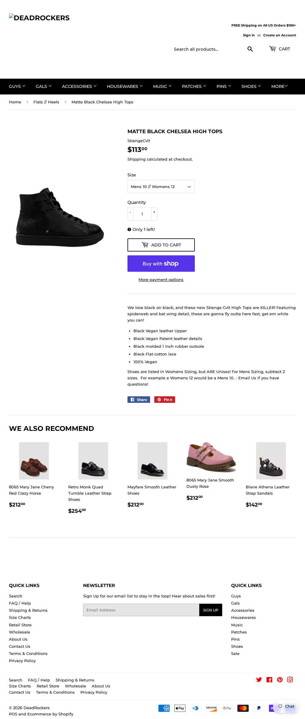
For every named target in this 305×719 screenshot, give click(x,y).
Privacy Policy (22, 660)
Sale (235, 653)
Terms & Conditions (28, 653)
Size (131, 175)
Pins (222, 86)
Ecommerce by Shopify (50, 714)
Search (15, 596)
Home (15, 102)
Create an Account (279, 35)
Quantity (136, 202)
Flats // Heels (46, 102)
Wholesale (19, 632)
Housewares (123, 86)
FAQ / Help (20, 603)
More (277, 86)
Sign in (249, 35)
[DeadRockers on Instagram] (290, 680)
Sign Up (210, 610)
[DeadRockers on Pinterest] (280, 680)
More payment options (161, 279)
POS (13, 714)
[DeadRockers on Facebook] (269, 680)
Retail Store (20, 624)
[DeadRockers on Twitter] (259, 680)
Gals (42, 86)
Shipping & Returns (28, 610)
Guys (15, 86)
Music (160, 86)
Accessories (77, 86)
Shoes (250, 86)
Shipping (136, 159)
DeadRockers (37, 707)
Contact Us (19, 646)
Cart (284, 49)
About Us (18, 639)
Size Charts (20, 617)
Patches (192, 86)
